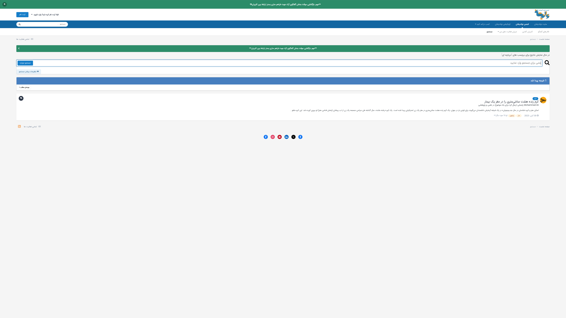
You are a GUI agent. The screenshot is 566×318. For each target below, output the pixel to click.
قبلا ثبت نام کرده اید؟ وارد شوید (45, 14)
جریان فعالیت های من (508, 31)
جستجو (489, 31)
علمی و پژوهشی (485, 105)
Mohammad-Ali (531, 105)
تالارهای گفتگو (543, 31)
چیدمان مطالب (24, 87)
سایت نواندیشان (540, 24)
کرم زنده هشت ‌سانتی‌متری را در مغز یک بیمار (511, 102)
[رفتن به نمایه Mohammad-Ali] (543, 100)
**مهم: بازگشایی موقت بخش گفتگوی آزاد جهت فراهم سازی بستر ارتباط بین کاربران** (285, 4)
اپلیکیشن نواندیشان (502, 24)
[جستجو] (19, 24)
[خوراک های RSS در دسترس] (19, 127)
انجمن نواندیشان (522, 24)
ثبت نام (22, 14)
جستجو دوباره (25, 63)
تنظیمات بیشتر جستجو (28, 71)
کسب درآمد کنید (483, 24)
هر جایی (30, 24)
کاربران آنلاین (527, 31)
